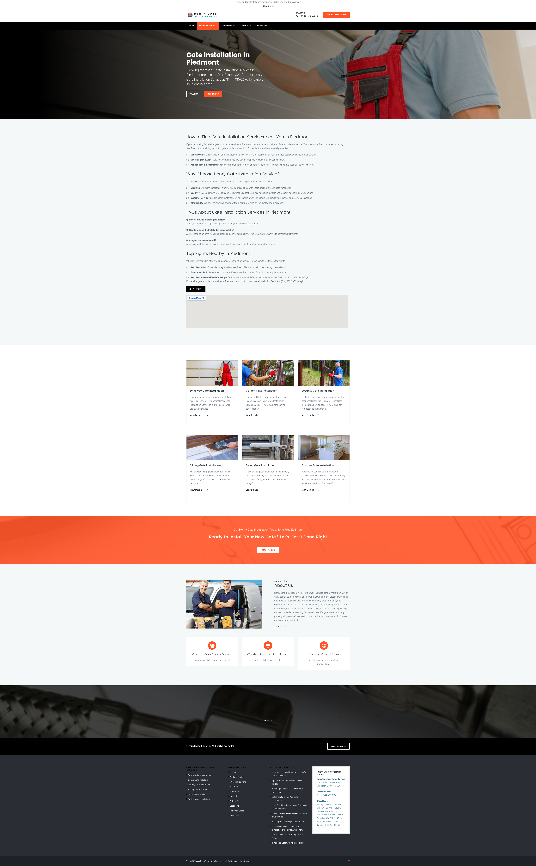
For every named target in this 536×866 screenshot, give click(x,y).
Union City (234, 791)
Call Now (193, 94)
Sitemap (246, 861)
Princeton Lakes (237, 810)
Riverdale (234, 772)
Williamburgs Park (238, 782)
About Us (246, 25)
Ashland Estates (237, 777)
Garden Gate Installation (198, 780)
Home (191, 25)
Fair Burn (234, 786)
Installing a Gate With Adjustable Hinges (289, 842)
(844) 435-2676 (308, 15)
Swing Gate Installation (198, 794)
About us (278, 626)
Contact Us (267, 5)
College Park (235, 801)
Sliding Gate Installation (198, 789)
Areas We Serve (207, 25)
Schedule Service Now (336, 15)
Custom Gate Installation (199, 799)
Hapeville (234, 796)
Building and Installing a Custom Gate (288, 821)
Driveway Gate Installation (199, 775)
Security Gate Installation (199, 784)
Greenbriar (234, 815)
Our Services (228, 25)
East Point (234, 806)
